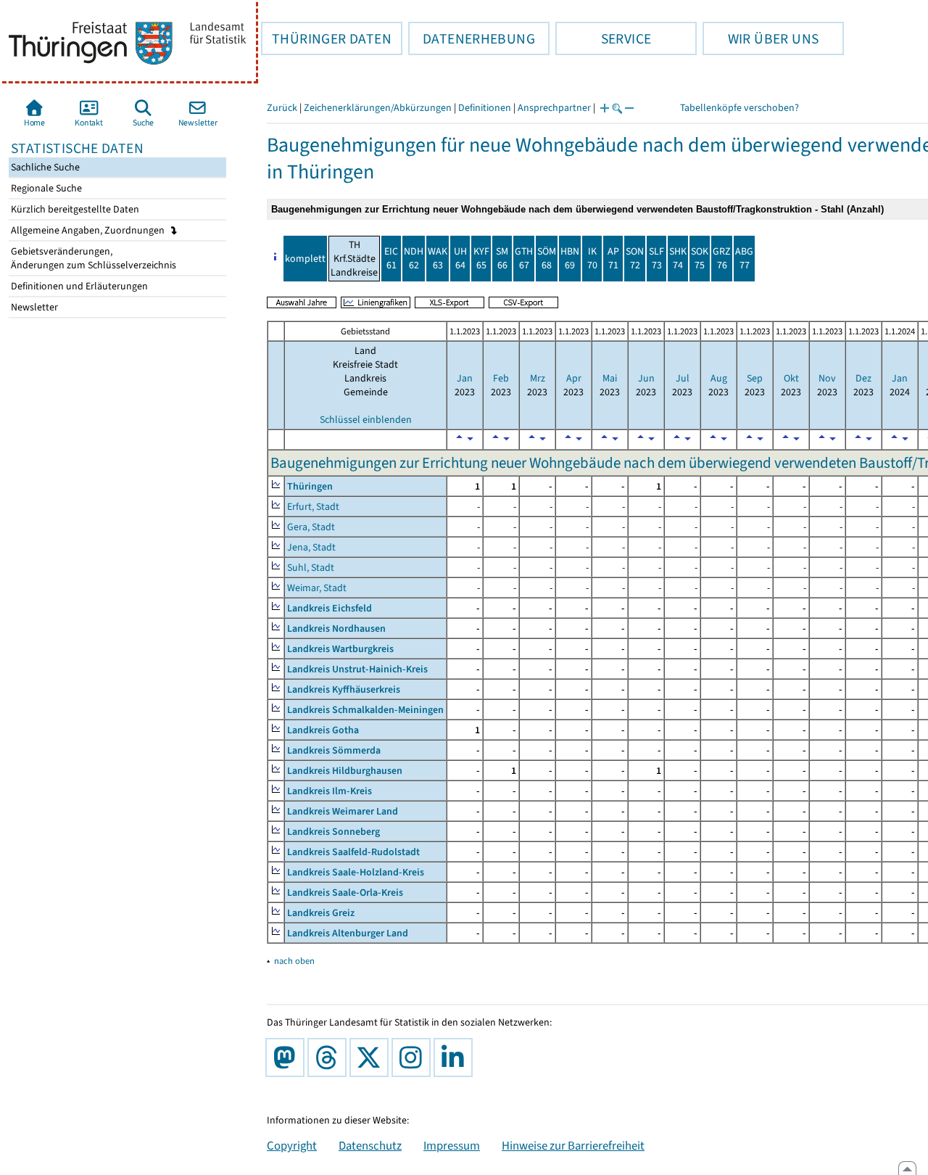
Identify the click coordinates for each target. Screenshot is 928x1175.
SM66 (502, 258)
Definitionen (484, 108)
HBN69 (569, 258)
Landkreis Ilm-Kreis (329, 791)
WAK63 (437, 258)
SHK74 (678, 258)
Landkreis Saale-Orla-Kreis (345, 892)
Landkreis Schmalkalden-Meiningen (365, 710)
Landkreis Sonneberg (333, 831)
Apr (573, 378)
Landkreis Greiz (321, 913)
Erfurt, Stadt (313, 507)
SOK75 (699, 258)
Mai (609, 378)
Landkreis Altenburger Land (347, 933)
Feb (501, 378)
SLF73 (656, 258)
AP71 (613, 258)
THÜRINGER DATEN (326, 38)
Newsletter (33, 307)
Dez (863, 378)
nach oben (294, 961)
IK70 (592, 258)
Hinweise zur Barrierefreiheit (573, 1145)
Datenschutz (370, 1145)
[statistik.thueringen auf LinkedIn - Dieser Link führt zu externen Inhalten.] (456, 1057)
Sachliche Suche (44, 167)
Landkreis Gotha (323, 730)
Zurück (282, 108)
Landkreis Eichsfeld (329, 608)
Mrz (537, 378)
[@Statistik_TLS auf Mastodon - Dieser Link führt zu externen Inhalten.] (288, 1057)
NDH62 (413, 258)
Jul (682, 378)
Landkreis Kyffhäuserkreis (343, 689)
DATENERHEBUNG (471, 38)
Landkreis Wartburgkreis (340, 649)
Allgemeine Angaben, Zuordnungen (89, 230)
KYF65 (481, 258)
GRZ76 (722, 258)
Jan (465, 378)
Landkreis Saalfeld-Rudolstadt (353, 852)
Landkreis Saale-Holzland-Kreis (355, 872)
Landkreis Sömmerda (334, 750)
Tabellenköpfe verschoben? (739, 108)
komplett (305, 258)
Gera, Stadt (311, 527)
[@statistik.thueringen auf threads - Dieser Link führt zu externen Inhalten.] (330, 1057)
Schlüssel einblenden (366, 419)
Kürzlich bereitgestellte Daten (74, 209)
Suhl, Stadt (310, 567)
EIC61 (391, 258)
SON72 (635, 258)
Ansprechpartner (554, 108)
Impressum (451, 1145)
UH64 (460, 258)
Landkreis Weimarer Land (342, 811)
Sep (755, 378)
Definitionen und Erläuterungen (78, 286)
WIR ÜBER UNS (761, 38)
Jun (646, 378)
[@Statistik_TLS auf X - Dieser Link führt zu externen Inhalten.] (372, 1057)
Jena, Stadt (311, 547)
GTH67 (524, 258)
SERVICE (603, 38)
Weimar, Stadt (317, 588)
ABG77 (744, 258)
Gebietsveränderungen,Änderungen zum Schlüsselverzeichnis (92, 258)
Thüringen (310, 486)
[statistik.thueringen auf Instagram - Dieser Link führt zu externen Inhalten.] (414, 1057)
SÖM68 (546, 258)
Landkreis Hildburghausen (344, 771)
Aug (718, 378)
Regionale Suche (45, 188)
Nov (827, 378)
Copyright (292, 1145)
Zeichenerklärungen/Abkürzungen (378, 108)
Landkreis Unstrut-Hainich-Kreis (357, 669)
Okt (791, 378)
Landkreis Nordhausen (336, 628)
